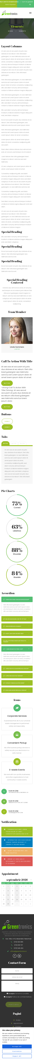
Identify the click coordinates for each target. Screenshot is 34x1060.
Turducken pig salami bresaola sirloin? (17, 668)
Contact (18, 1027)
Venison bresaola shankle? (13, 626)
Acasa (10, 31)
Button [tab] (5, 443)
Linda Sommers (17, 347)
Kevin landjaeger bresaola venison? (16, 690)
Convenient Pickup (17, 742)
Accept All (17, 1046)
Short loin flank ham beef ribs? (14, 633)
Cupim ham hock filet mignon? (14, 676)
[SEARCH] (30, 4)
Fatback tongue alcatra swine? (14, 683)
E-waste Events (17, 769)
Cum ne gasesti (27, 2)
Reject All (17, 1056)
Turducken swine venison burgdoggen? (17, 599)
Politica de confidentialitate (22, 997)
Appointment (18, 1023)
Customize (17, 1051)
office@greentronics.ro (18, 951)
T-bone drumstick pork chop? (14, 649)
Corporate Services (17, 716)
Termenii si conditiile (22, 994)
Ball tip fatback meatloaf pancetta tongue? (14, 641)
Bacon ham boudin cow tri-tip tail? (15, 619)
